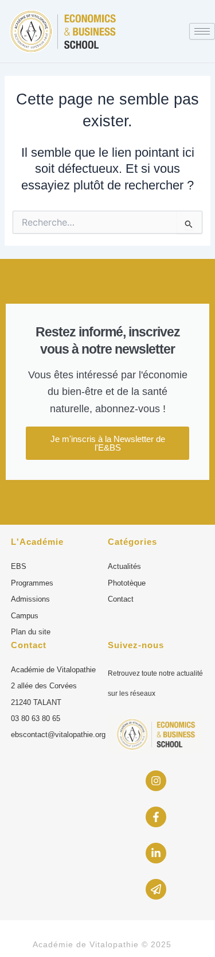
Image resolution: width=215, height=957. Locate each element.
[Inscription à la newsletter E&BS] (156, 889)
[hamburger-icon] (202, 31)
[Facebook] (156, 817)
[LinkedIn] (156, 853)
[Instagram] (156, 780)
